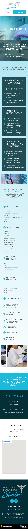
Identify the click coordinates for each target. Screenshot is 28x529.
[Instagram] (16, 501)
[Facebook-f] (12, 501)
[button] (6, 12)
